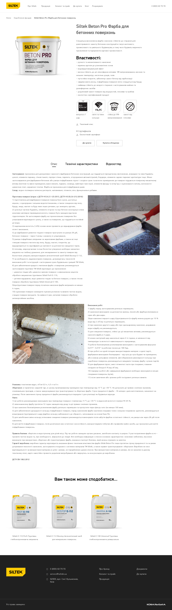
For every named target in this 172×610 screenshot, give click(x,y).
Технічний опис (86, 124)
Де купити (86, 143)
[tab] (54, 164)
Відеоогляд (113, 164)
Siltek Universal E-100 (48, 282)
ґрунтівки (29, 269)
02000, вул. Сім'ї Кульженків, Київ (64, 580)
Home (8, 18)
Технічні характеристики (81, 164)
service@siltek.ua (58, 574)
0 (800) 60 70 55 (159, 6)
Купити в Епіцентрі (110, 143)
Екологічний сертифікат (90, 135)
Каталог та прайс (107, 574)
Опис (54, 164)
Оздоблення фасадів (22, 18)
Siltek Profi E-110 (49, 275)
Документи (142, 569)
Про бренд (104, 569)
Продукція (104, 579)
